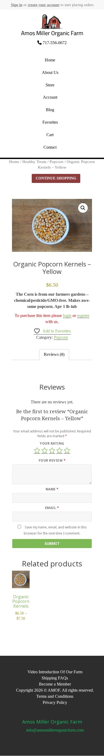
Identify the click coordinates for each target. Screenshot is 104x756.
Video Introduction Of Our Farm (54, 672)
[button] (83, 208)
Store (50, 85)
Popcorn (56, 162)
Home (50, 60)
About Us (50, 72)
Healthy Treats (34, 162)
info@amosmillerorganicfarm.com (55, 730)
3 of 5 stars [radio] (52, 450)
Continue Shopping (56, 178)
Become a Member (55, 684)
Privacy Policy (55, 702)
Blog (50, 109)
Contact (50, 147)
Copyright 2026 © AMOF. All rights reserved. (55, 690)
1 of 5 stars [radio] (37, 450)
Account (50, 97)
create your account (43, 5)
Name (52, 489)
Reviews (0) (54, 354)
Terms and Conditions (54, 696)
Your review (52, 460)
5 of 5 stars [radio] (67, 450)
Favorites (50, 122)
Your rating (52, 443)
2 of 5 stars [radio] (44, 450)
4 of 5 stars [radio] (59, 450)
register (83, 315)
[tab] (54, 354)
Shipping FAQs (55, 678)
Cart (50, 134)
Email (52, 508)
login (67, 315)
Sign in (16, 5)
